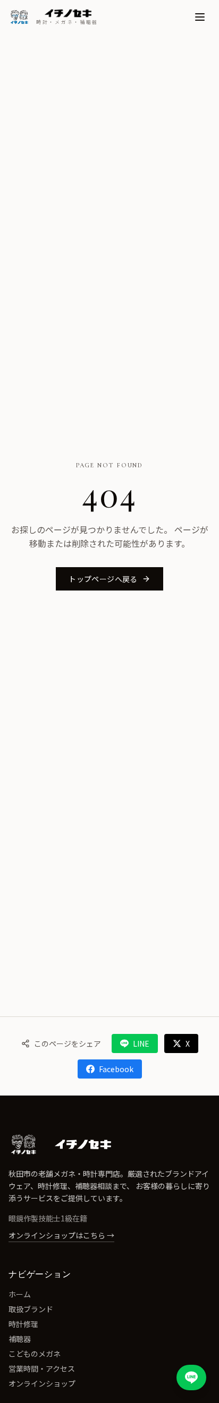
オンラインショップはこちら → (61, 1235)
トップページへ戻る (103, 579)
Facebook (116, 1069)
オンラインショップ (42, 1383)
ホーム (20, 1294)
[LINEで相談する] (191, 1377)
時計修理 (23, 1324)
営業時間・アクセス (42, 1368)
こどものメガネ (35, 1353)
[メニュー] (199, 17)
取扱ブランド (31, 1309)
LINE (141, 1043)
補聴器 (20, 1338)
